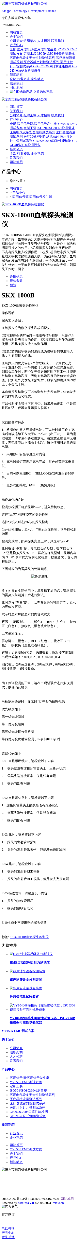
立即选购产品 (42, 91)
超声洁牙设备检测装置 (26, 979)
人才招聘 (44, 40)
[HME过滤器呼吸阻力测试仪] (31, 954)
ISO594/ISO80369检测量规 (56, 53)
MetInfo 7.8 (26, 1203)
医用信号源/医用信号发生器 (37, 49)
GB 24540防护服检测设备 (28, 1116)
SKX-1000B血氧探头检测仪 (29, 937)
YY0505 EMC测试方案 (18, 1031)
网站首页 (16, 32)
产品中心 (16, 45)
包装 (13, 285)
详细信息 (16, 276)
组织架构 (30, 40)
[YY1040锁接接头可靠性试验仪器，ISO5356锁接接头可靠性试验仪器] (43, 1009)
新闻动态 (16, 74)
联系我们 (57, 40)
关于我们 (16, 36)
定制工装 (30, 53)
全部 (13, 49)
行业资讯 (24, 79)
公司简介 (16, 40)
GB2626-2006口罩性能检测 (52, 66)
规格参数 (16, 280)
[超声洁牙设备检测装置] (27, 971)
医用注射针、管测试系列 (27, 1107)
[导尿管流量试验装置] (26, 988)
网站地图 (16, 87)
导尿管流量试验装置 (24, 996)
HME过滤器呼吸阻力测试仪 (30, 962)
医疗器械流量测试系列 (26, 1099)
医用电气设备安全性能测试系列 (33, 57)
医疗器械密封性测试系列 (41, 62)
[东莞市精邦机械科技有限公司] (39, 99)
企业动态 (37, 79)
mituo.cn (58, 1203)
